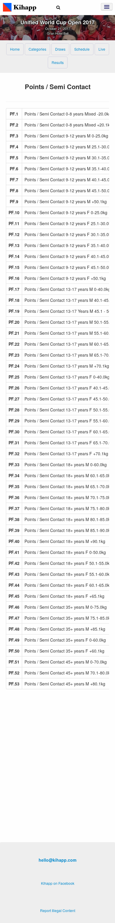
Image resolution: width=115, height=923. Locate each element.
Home (15, 49)
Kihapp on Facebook (57, 883)
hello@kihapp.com (57, 860)
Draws (60, 49)
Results (58, 62)
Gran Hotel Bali (57, 33)
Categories (37, 49)
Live (101, 49)
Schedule (82, 49)
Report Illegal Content (57, 910)
